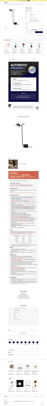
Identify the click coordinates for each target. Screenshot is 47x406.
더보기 (38, 361)
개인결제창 (30, 396)
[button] (4, 28)
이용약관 (18, 396)
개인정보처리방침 (22, 396)
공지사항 (26, 396)
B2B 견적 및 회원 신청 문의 (35, 396)
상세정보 (13, 58)
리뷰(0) (23, 58)
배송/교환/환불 (33, 58)
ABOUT (14, 396)
